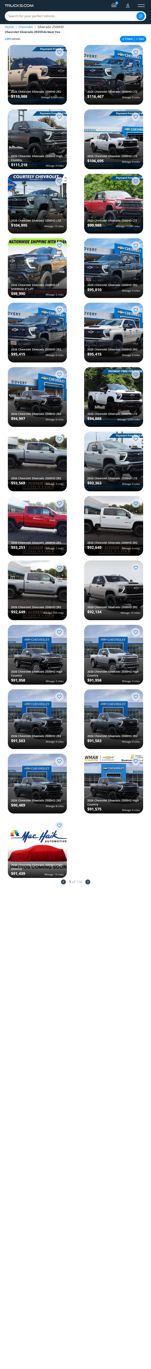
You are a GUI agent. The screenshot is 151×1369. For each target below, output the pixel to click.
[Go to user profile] (128, 6)
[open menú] (141, 6)
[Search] (140, 16)
